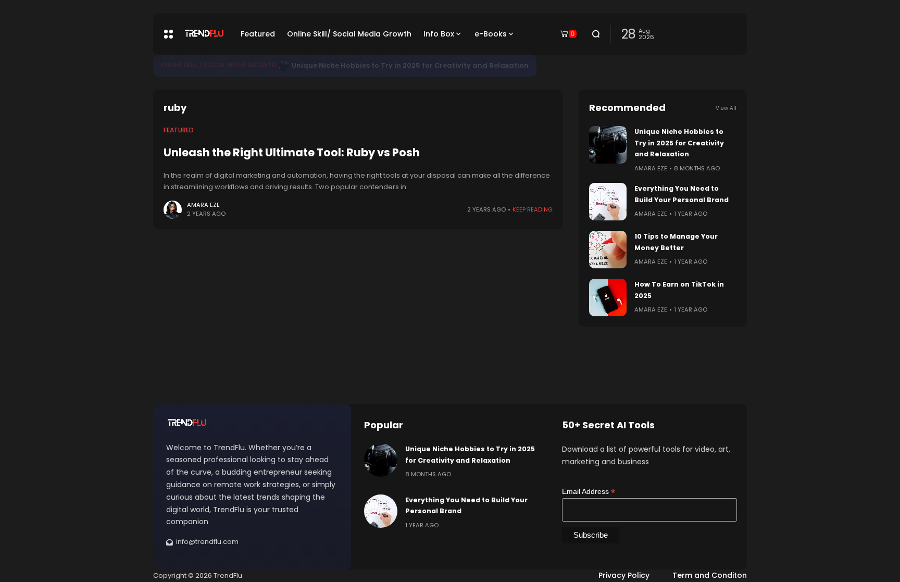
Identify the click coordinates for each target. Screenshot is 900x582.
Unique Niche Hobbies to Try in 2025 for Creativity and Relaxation (410, 65)
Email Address (588, 492)
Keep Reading (532, 209)
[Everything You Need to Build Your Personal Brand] (608, 201)
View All (726, 108)
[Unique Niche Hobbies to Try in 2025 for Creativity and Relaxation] (284, 65)
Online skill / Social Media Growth (218, 65)
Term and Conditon (709, 575)
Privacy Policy (623, 575)
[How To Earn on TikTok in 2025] (608, 297)
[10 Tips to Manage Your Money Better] (608, 249)
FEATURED (179, 130)
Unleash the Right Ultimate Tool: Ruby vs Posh (292, 152)
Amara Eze (203, 205)
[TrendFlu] (204, 34)
